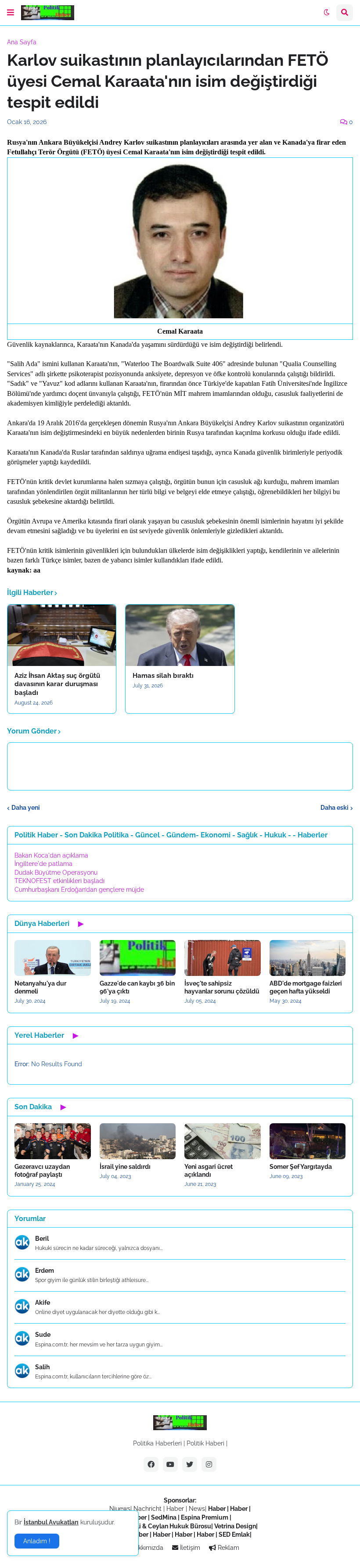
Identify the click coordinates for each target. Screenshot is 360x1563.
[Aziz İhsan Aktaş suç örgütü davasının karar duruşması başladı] (61, 635)
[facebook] (151, 1464)
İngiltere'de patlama (43, 863)
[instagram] (209, 1464)
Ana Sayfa (21, 42)
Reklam (227, 1547)
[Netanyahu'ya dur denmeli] (52, 958)
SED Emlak (234, 1534)
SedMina (163, 1517)
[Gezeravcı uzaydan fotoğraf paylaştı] (52, 1141)
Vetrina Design (235, 1526)
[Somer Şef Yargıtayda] (308, 1141)
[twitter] (189, 1464)
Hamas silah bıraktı (163, 676)
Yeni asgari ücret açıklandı (208, 1170)
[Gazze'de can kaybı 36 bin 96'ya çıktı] (138, 958)
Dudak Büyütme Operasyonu (55, 872)
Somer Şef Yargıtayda (301, 1166)
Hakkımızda (146, 1547)
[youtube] (170, 1464)
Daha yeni (25, 807)
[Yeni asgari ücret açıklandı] (222, 1141)
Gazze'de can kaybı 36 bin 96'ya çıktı (137, 987)
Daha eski (334, 807)
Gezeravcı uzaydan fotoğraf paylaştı (42, 1170)
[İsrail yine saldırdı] (138, 1141)
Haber (176, 1508)
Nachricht (148, 1508)
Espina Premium (204, 1517)
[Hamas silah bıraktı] (180, 635)
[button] (10, 12)
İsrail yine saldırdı (125, 1166)
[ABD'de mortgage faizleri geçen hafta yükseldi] (308, 958)
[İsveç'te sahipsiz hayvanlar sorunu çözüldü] (222, 958)
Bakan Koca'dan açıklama (51, 855)
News (197, 1508)
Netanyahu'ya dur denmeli (40, 987)
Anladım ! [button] (36, 1541)
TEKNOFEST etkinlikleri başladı (59, 880)
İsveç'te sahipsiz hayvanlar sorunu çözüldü (221, 987)
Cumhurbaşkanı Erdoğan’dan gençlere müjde (79, 889)
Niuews (119, 1508)
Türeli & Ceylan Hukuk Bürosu (167, 1526)
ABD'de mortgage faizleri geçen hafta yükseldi (306, 987)
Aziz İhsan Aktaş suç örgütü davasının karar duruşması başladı (57, 684)
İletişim (189, 1547)
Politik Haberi (205, 1443)
